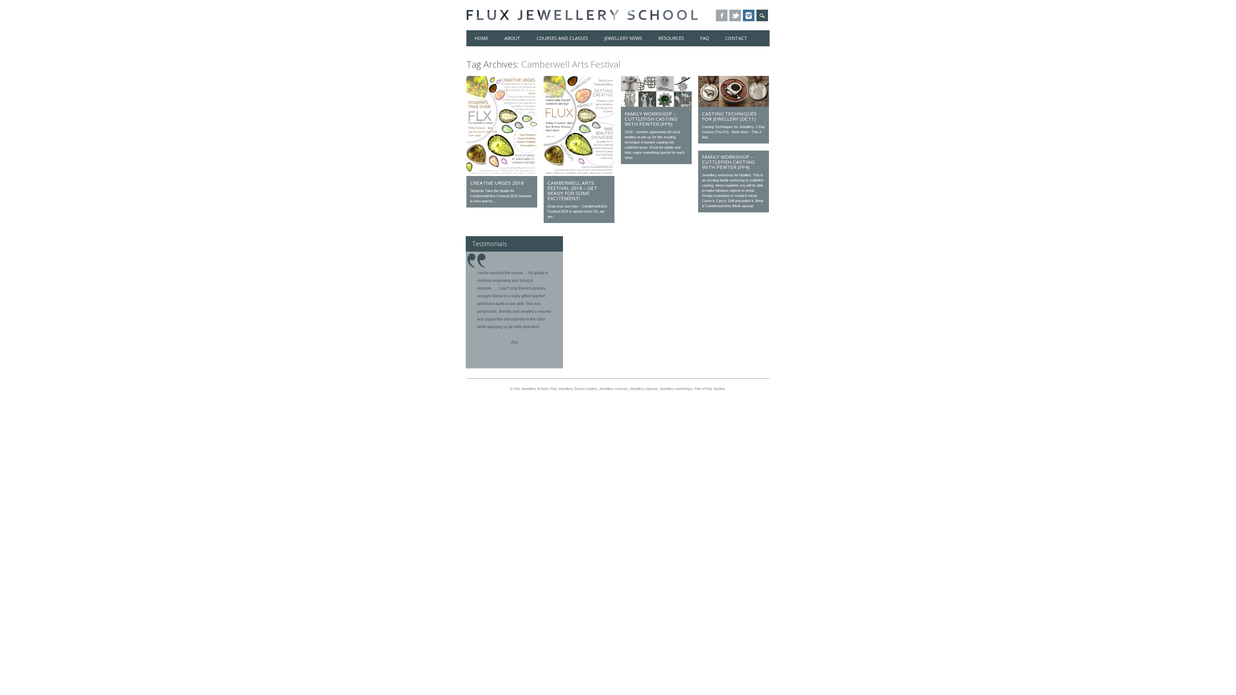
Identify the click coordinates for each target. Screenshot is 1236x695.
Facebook (721, 15)
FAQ (704, 38)
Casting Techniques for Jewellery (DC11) (729, 116)
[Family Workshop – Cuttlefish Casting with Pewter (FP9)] (656, 105)
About (512, 38)
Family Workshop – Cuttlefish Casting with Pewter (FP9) (651, 118)
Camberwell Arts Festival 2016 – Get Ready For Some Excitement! (572, 190)
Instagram (748, 15)
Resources (671, 38)
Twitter (735, 15)
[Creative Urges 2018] (501, 174)
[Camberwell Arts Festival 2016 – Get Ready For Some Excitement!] (579, 174)
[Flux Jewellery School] (582, 18)
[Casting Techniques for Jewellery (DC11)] (733, 105)
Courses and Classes (562, 38)
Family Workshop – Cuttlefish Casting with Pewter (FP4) (728, 161)
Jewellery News (623, 38)
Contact (736, 38)
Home (481, 38)
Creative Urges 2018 (497, 183)
